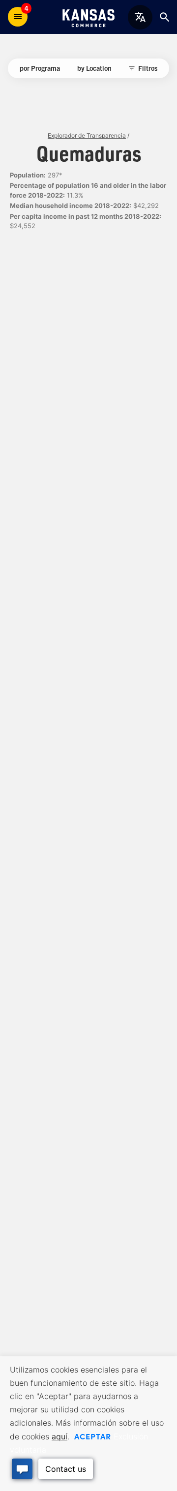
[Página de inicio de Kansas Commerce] (88, 17)
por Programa (40, 67)
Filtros (147, 67)
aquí (59, 1436)
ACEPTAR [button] (92, 1436)
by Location (94, 67)
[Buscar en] (164, 17)
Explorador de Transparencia (87, 135)
